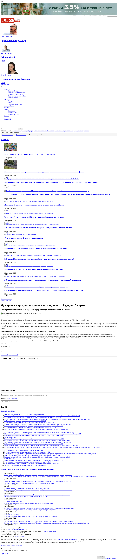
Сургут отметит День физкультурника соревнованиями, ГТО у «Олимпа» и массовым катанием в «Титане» (38, 490)
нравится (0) (4, 355)
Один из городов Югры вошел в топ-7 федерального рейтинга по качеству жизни (31, 463)
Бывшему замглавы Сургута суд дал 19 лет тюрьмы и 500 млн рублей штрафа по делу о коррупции (37, 457)
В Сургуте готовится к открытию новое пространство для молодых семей (34, 269)
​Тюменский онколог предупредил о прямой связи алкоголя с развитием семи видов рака (34, 439)
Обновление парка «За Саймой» (44, 131)
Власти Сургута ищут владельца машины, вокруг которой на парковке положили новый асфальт (44, 172)
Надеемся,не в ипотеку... (12, 515)
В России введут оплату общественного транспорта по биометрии (27, 452)
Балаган (6, 116)
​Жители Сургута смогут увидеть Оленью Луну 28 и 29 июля (25, 465)
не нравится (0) (13, 355)
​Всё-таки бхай (10, 437)
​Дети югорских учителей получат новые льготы (23, 238)
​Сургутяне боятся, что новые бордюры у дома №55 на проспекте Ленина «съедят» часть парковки (37, 440)
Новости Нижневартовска (16, 92)
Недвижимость (13, 112)
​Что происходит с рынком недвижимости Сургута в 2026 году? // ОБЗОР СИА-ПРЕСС (33, 435)
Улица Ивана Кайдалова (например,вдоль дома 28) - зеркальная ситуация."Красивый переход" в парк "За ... (38, 481)
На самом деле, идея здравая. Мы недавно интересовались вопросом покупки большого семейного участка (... (39, 508)
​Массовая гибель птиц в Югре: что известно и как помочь (24, 414)
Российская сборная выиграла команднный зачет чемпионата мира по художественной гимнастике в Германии (41, 445)
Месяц (13, 411)
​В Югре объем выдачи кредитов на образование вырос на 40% (25, 421)
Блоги (10, 102)
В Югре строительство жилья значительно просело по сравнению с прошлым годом (38, 227)
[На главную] (12, 22)
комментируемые (45, 469)
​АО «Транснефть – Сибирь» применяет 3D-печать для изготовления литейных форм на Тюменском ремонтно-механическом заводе (57, 194)
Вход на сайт (5, 84)
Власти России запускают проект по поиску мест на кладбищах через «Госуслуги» (30, 510)
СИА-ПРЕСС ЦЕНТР (51, 531)
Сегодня (3, 411)
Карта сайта (4, 553)
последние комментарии (13, 469)
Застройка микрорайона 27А (64, 131)
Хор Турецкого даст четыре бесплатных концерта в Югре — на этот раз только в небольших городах (37, 442)
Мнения (6, 99)
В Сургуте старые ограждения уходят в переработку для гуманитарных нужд (28, 503)
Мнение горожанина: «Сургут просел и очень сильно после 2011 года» (26, 496)
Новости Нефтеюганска (15, 94)
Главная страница (7, 135)
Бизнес (6, 109)
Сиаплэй (7, 107)
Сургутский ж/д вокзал (81, 131)
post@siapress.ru (19, 536)
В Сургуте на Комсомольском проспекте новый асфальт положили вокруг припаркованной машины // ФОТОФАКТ (51, 182)
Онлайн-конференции (15, 104)
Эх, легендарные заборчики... (13, 501)
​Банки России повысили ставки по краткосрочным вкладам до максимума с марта (32, 455)
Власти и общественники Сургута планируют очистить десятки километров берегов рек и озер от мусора (39, 432)
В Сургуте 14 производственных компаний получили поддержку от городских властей (39, 259)
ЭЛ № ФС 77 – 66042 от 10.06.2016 (69, 539)
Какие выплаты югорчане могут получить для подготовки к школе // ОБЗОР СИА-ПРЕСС (34, 460)
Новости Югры (13, 97)
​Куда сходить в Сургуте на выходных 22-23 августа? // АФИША (30, 154)
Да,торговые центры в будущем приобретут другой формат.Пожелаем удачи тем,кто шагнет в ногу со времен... (39, 521)
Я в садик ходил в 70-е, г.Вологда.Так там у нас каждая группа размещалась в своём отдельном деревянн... (38, 475)
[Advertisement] (56, 375)
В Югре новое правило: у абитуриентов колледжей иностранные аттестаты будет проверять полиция (37, 424)
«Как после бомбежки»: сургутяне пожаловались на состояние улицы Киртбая (29, 483)
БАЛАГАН (7, 119)
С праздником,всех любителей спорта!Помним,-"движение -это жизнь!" (27, 488)
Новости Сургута (13, 91)
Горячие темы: (7, 131)
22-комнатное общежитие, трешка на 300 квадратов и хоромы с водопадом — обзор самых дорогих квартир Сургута (42, 434)
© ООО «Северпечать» (16, 529)
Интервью (11, 101)
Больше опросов (6, 300)
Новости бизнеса (13, 114)
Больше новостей (6, 299)
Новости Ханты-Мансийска (17, 96)
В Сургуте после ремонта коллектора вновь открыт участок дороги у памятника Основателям (42, 280)
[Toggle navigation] (1, 86)
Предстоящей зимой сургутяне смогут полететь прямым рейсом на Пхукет (34, 205)
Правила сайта (5, 546)
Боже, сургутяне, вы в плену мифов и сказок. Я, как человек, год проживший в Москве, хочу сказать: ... (37, 495)
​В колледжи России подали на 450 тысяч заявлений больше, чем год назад (34, 217)
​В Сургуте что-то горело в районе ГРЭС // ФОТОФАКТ (23, 450)
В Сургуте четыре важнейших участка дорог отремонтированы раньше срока (35, 248)
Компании (11, 111)
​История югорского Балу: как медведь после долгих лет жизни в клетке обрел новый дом (33, 426)
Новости (7, 89)
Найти (20, 129)
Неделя (8, 411)
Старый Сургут (9, 106)
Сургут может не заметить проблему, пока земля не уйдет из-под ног (27, 462)
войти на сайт (12, 398)
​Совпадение (9, 458)
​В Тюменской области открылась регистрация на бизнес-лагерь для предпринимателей (33, 444)
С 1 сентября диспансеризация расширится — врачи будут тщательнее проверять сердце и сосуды (43, 290)
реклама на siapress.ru (112, 16)
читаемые (31, 469)
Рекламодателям (16, 546)
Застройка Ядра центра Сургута (23, 131)
